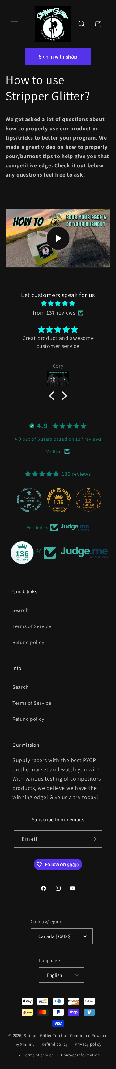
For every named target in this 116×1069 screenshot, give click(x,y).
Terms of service (38, 1055)
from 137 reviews (54, 312)
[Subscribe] (94, 839)
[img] (58, 303)
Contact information (80, 1055)
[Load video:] (58, 238)
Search (20, 610)
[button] (15, 24)
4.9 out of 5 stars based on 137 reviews (58, 439)
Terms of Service (31, 626)
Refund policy (28, 642)
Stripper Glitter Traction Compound (57, 1035)
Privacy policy (88, 1044)
